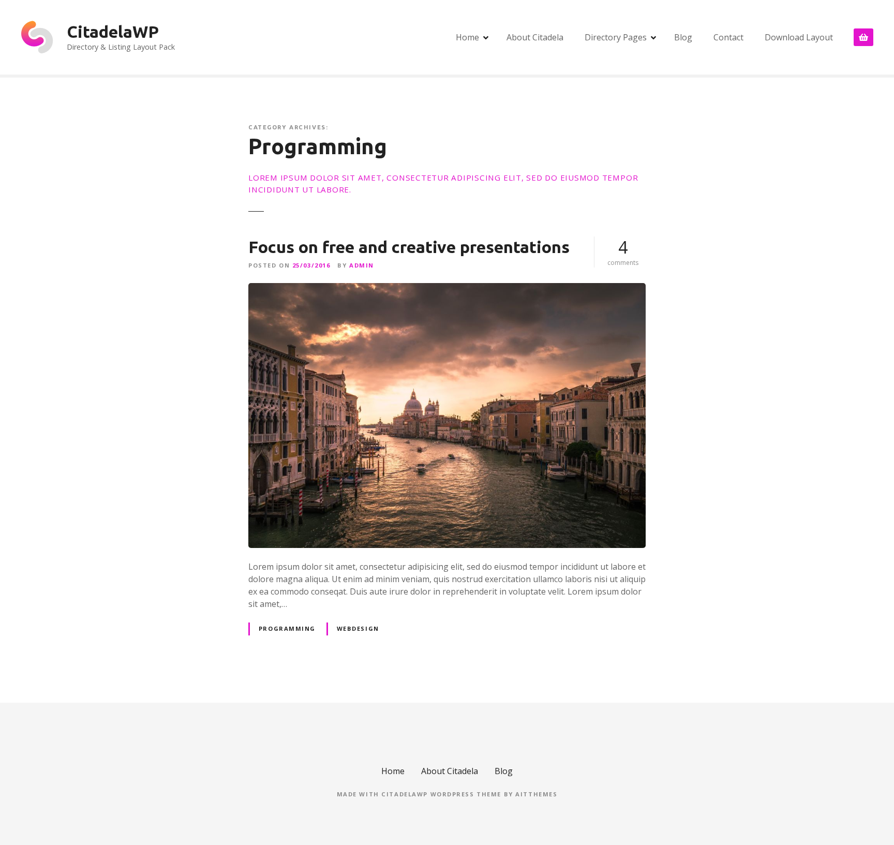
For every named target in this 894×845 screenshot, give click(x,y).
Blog (683, 37)
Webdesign (358, 628)
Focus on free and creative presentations (409, 247)
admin (361, 265)
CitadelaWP (113, 31)
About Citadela (534, 37)
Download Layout (799, 37)
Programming (287, 628)
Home (467, 37)
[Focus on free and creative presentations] (447, 289)
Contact (728, 37)
